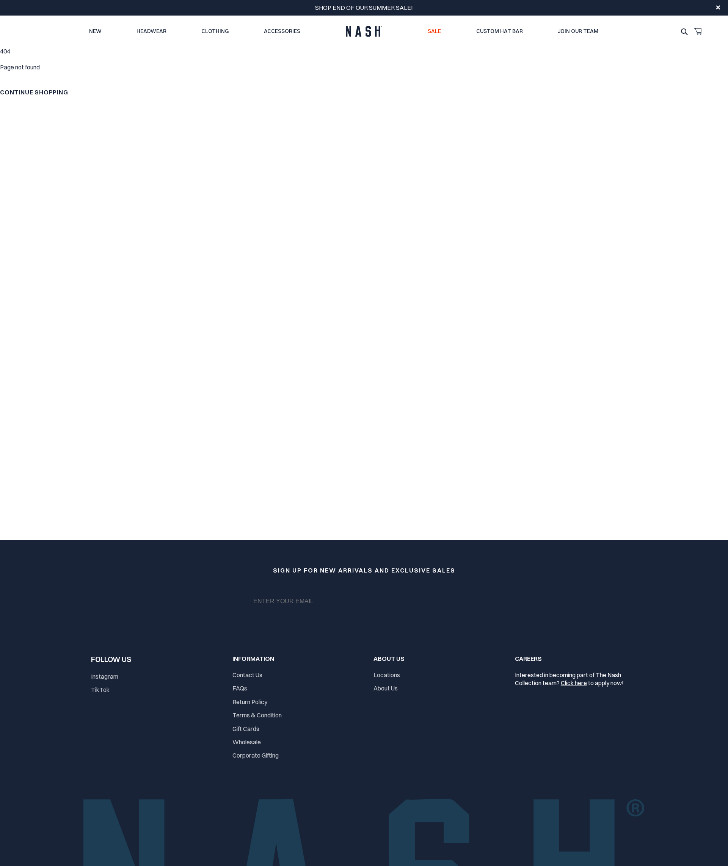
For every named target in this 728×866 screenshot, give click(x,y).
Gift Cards (245, 729)
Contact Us (247, 675)
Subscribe (370, 608)
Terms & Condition (257, 715)
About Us (385, 688)
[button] (697, 31)
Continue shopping (34, 92)
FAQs (239, 688)
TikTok (100, 689)
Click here (574, 683)
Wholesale (246, 742)
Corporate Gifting (255, 755)
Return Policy (249, 702)
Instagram (104, 676)
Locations (386, 675)
